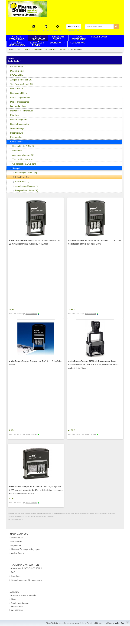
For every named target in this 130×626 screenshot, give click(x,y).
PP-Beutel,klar (17, 75)
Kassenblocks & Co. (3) (23, 146)
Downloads (16, 576)
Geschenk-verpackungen (17, 44)
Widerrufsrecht (17, 553)
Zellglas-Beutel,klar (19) (21, 80)
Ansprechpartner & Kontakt (23, 595)
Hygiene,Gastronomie (79, 38)
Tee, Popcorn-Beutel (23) (21, 84)
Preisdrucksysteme (19, 119)
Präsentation (16, 137)
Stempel (64, 49)
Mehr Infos (119, 623)
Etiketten (14, 115)
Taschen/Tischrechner (22, 159)
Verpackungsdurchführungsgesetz (26, 580)
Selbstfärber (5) (21, 177)
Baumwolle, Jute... (18, 106)
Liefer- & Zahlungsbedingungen (25, 549)
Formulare (17, 150)
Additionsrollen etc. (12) (23, 155)
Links (13, 599)
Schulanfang (77, 44)
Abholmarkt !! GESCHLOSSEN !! (26, 568)
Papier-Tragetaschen (19, 102)
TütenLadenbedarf (38, 38)
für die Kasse (51, 49)
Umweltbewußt (100, 38)
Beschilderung (16, 133)
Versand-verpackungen (17, 38)
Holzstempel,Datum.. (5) (25, 173)
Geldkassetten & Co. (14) (24, 164)
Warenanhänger (17, 128)
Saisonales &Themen (37, 44)
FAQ (13, 572)
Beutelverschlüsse (18, 93)
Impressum (16, 545)
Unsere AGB (17, 541)
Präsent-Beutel (17, 71)
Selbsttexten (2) (21, 181)
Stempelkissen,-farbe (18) (26, 190)
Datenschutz (17, 538)
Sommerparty (57, 44)
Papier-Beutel (16, 66)
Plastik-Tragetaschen (20, 97)
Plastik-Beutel (16, 88)
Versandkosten (31, 314)
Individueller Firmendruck (21, 111)
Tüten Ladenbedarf (33, 49)
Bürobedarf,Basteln (58, 38)
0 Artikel (74, 26)
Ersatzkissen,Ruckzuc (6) (26, 186)
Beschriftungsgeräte (19, 124)
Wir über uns (17, 610)
